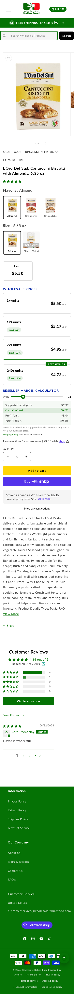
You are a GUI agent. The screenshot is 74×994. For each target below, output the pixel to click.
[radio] (12, 207)
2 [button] (23, 755)
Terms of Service (19, 828)
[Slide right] (45, 143)
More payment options (37, 508)
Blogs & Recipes (18, 861)
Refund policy (33, 974)
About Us (14, 853)
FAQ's (12, 879)
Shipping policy (50, 980)
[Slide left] (28, 143)
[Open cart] (64, 958)
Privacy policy (52, 974)
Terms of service (29, 980)
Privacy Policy (17, 801)
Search (66, 35)
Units (6, 396)
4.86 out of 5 (39, 659)
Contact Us (15, 870)
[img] (12, 726)
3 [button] (30, 755)
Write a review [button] (28, 701)
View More (11, 614)
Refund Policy (17, 810)
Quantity (8, 448)
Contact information (26, 987)
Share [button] (10, 625)
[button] (8, 9)
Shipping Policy (10, 434)
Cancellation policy (51, 987)
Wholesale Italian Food (34, 970)
